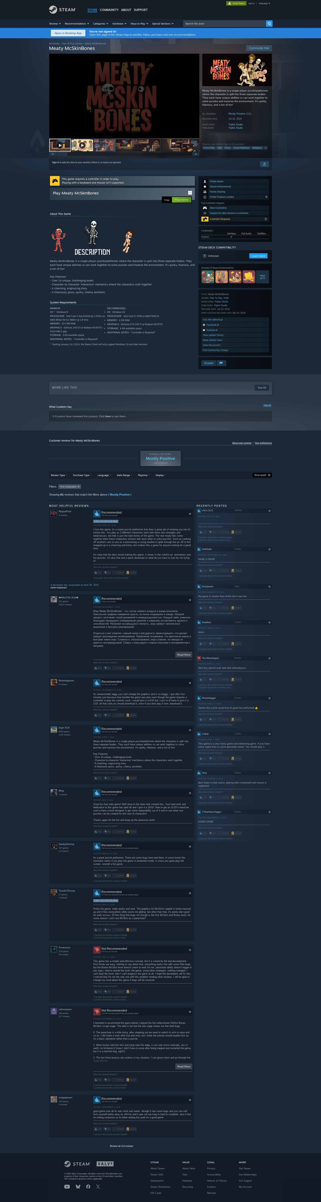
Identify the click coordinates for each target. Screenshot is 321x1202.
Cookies (211, 1186)
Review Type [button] (58, 475)
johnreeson (65, 1009)
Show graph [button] (260, 475)
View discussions (212, 345)
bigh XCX (64, 727)
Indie (220, 148)
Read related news (212, 340)
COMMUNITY (109, 10)
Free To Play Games (72, 43)
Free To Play (216, 298)
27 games (63, 894)
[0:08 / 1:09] (124, 96)
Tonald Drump (67, 890)
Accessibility (214, 1174)
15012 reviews (65, 604)
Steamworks (157, 1180)
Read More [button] (183, 654)
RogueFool (65, 511)
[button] (55, 23)
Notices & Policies (217, 1180)
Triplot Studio (235, 124)
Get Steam (245, 1168)
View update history (213, 335)
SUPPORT (141, 10)
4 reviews (63, 515)
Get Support (245, 1180)
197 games (64, 848)
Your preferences (263, 443)
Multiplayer (257, 148)
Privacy (211, 1168)
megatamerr (65, 1097)
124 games (64, 1101)
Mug (61, 790)
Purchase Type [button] (81, 475)
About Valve (188, 1168)
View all (267, 405)
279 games (64, 951)
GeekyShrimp (66, 844)
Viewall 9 (262, 277)
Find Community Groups (215, 350)
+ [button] (265, 148)
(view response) (59, 587)
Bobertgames (66, 680)
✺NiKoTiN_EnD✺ (68, 597)
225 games (64, 601)
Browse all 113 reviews (121, 1146)
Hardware (187, 1180)
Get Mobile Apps (248, 1174)
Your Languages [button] (68, 486)
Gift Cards (155, 1193)
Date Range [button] (123, 475)
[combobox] (224, 23)
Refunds (211, 1193)
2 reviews (63, 794)
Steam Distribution (160, 1186)
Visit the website (212, 319)
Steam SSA (156, 1174)
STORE (92, 10)
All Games (54, 43)
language (263, 3)
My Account (245, 1186)
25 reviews (64, 954)
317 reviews (64, 1016)
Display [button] (160, 475)
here (108, 416)
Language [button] (103, 475)
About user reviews (242, 443)
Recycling (187, 1186)
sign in (251, 3)
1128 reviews (65, 735)
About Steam (157, 1168)
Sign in (55, 162)
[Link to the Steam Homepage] (62, 12)
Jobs (184, 1174)
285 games (64, 1013)
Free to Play (209, 148)
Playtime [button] (142, 475)
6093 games (64, 731)
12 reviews (64, 851)
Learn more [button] (258, 255)
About (126, 10)
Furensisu (64, 947)
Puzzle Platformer (241, 148)
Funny (228, 148)
